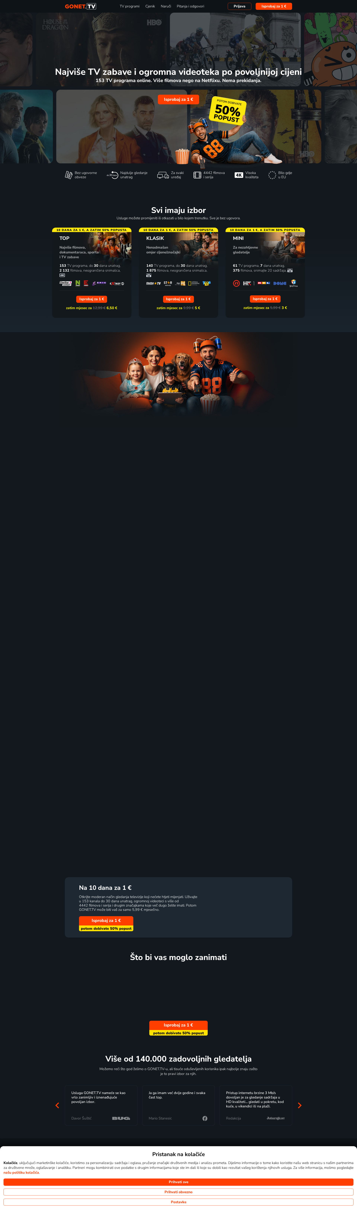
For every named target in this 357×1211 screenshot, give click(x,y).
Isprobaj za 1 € (274, 6)
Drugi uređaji (152, 757)
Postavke (178, 1202)
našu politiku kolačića (21, 1172)
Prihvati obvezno (178, 1192)
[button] (57, 1105)
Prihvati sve (178, 1182)
